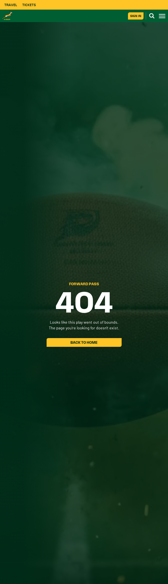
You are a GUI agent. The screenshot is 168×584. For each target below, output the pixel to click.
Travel (10, 5)
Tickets (29, 5)
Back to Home (84, 342)
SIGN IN (135, 15)
